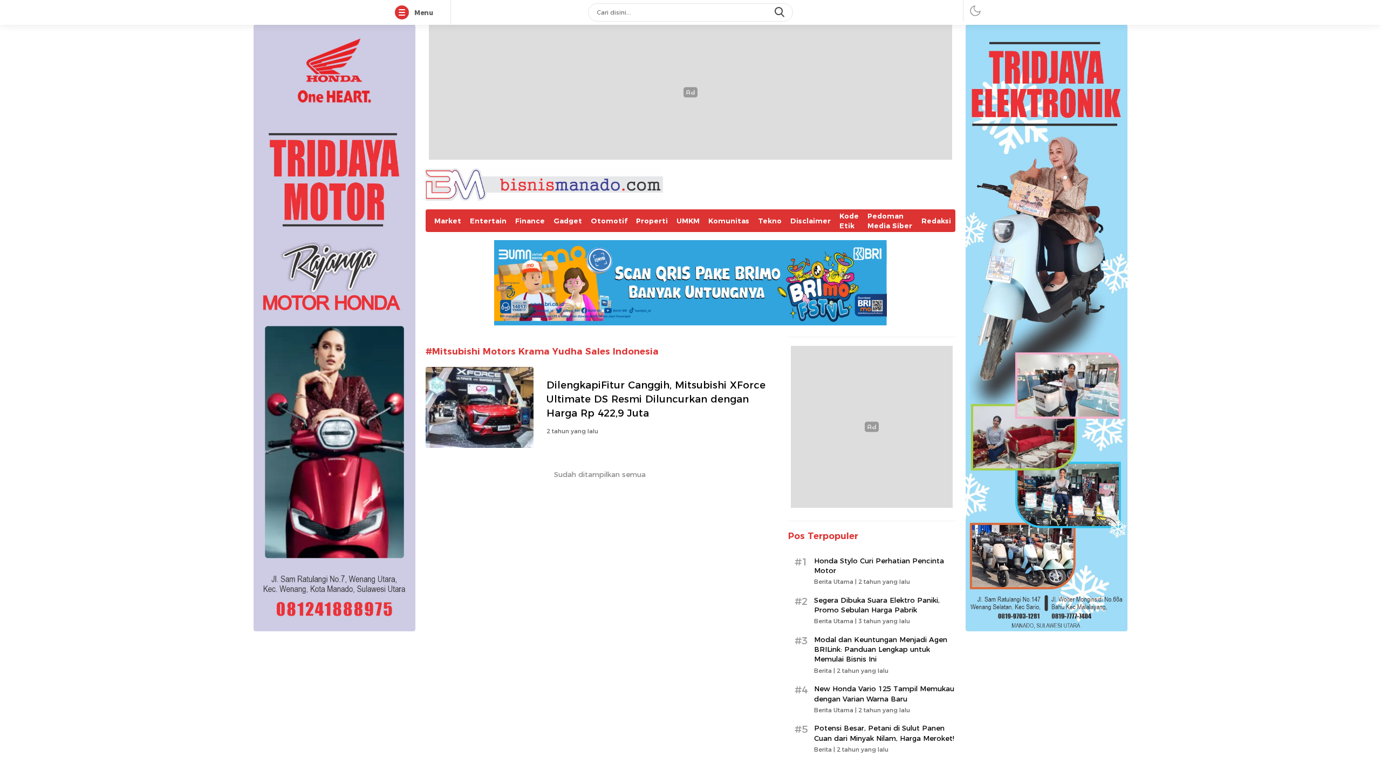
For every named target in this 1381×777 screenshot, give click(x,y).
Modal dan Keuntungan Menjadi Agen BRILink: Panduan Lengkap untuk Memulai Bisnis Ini (880, 649)
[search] (780, 12)
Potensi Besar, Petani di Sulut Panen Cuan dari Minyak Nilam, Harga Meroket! (884, 733)
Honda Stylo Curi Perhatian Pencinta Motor (879, 565)
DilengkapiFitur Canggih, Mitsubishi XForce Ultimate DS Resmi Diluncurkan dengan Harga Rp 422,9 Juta (655, 399)
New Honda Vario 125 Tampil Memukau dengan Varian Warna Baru (884, 693)
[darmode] (975, 10)
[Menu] (404, 13)
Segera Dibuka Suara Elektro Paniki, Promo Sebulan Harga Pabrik (877, 605)
